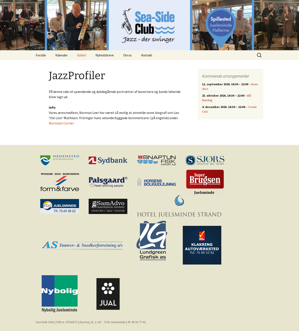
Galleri (81, 55)
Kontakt (146, 55)
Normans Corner (61, 123)
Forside (41, 55)
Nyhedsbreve (104, 55)
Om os (127, 55)
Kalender (61, 55)
